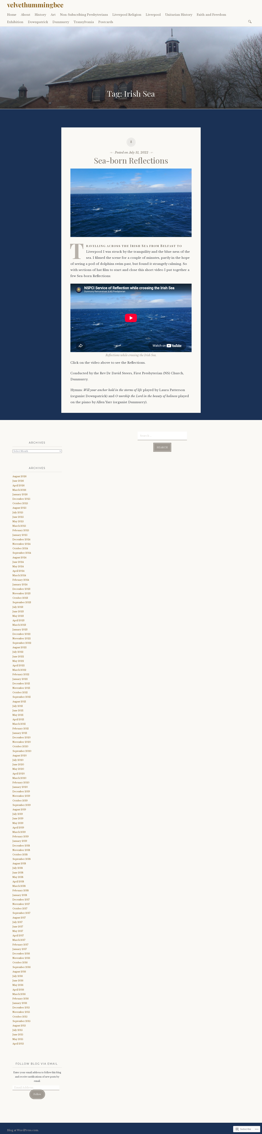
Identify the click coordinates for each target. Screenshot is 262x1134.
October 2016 (20, 962)
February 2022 (20, 674)
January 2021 (19, 733)
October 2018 (20, 854)
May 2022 (18, 661)
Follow (37, 1094)
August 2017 (19, 917)
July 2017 (17, 922)
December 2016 (21, 953)
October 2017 (19, 908)
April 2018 (18, 881)
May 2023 (18, 616)
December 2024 (21, 539)
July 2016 (17, 976)
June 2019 (17, 818)
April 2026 (18, 485)
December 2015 (21, 1007)
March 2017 (18, 940)
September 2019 (21, 805)
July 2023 (17, 607)
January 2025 (19, 535)
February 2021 (20, 728)
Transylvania (84, 22)
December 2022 (21, 634)
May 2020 (18, 769)
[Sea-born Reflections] (131, 239)
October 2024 (20, 548)
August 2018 (19, 863)
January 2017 (19, 949)
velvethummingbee (35, 4)
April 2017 (18, 935)
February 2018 (20, 890)
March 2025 (19, 526)
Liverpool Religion (126, 14)
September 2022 (21, 643)
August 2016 (19, 971)
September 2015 (21, 1021)
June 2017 (17, 926)
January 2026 (20, 494)
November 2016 (21, 958)
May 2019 (17, 823)
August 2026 (19, 476)
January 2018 (19, 895)
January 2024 (19, 584)
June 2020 (18, 764)
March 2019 (19, 832)
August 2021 (19, 701)
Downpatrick (38, 22)
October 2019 (20, 800)
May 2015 (17, 1039)
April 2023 (18, 620)
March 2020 (19, 778)
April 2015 (18, 1043)
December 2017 (21, 899)
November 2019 (21, 796)
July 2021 (17, 706)
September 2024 (21, 553)
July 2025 (17, 512)
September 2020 (21, 751)
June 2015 (17, 1034)
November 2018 (21, 850)
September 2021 (21, 697)
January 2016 (19, 1003)
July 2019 (17, 814)
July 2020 (18, 760)
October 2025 (20, 503)
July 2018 (17, 868)
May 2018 (17, 877)
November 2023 (21, 593)
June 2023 (18, 611)
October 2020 (20, 746)
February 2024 (20, 580)
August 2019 (19, 809)
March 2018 (19, 886)
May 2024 (18, 566)
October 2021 (20, 692)
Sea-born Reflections (131, 160)
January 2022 (20, 679)
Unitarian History (178, 14)
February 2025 (20, 530)
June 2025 (18, 517)
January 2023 (19, 629)
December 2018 (21, 845)
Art (53, 14)
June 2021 (17, 710)
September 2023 (21, 602)
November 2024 (21, 544)
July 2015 (17, 1030)
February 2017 (20, 944)
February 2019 (20, 836)
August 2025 (19, 508)
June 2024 (18, 562)
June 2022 (18, 656)
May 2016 (17, 985)
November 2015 (21, 1012)
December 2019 (21, 791)
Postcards (105, 22)
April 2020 (18, 773)
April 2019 (18, 827)
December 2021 (21, 683)
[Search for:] (250, 21)
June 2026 (18, 481)
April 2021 (18, 719)
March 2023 (19, 625)
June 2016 (17, 980)
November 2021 (21, 688)
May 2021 (17, 715)
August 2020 (19, 755)
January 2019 (19, 841)
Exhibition (15, 22)
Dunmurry (60, 22)
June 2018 (17, 872)
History (40, 14)
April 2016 (18, 989)
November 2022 (21, 638)
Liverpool (153, 14)
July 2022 (17, 652)
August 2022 (19, 647)
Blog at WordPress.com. (23, 1130)
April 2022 (18, 665)
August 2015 (19, 1025)
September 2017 (21, 913)
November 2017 (21, 904)
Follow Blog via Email (37, 1063)
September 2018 (21, 859)
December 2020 (21, 737)
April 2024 (18, 571)
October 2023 (20, 598)
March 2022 (19, 670)
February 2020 (20, 782)
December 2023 (21, 589)
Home (11, 14)
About (25, 14)
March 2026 (19, 490)
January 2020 (20, 787)
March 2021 (19, 724)
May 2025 (18, 521)
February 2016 (20, 998)
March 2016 (19, 994)
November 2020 (21, 742)
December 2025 (21, 499)
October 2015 (19, 1016)
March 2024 (19, 575)
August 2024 (19, 557)
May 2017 (17, 931)
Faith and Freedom (211, 14)
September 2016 (21, 967)
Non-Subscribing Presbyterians (84, 14)
